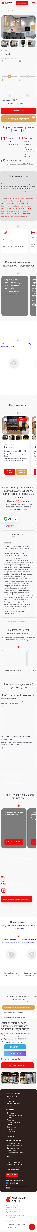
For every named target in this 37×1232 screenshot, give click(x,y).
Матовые (4, 216)
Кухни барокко (6, 203)
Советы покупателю (14, 1162)
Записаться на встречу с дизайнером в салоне (14, 842)
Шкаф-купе (11, 1101)
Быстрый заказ (18, 111)
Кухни (10, 11)
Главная (3, 11)
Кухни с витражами (22, 211)
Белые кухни (11, 1150)
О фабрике (10, 1113)
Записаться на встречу (17, 1065)
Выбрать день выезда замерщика (16, 899)
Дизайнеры (11, 1131)
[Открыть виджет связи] (32, 1227)
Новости (10, 1129)
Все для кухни (12, 1106)
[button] (33, 27)
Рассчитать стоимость (18, 118)
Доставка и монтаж (13, 1122)
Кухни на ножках (18, 208)
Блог (8, 1160)
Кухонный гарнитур (10, 444)
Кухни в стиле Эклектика (23, 206)
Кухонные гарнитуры (14, 1146)
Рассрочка (10, 1120)
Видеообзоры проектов (15, 1164)
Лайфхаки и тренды (14, 1167)
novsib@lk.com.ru (18, 1059)
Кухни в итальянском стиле (19, 203)
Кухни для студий (6, 208)
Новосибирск (18, 999)
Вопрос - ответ (12, 1127)
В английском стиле (12, 201)
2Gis (13, 537)
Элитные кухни (22, 216)
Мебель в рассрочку (14, 1103)
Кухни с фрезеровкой (7, 213)
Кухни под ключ (30, 208)
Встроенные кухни (13, 1143)
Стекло (31, 198)
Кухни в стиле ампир (7, 206)
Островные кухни (13, 1148)
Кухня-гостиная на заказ (22, 213)
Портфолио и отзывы (14, 1115)
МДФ (26, 198)
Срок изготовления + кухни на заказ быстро (17, 1186)
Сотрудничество (12, 1134)
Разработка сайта (16, 1221)
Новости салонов (13, 1169)
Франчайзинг (21, 3)
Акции (9, 1118)
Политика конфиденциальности (15, 1210)
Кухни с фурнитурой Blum (16, 198)
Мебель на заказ (12, 1099)
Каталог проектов (13, 1140)
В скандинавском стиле (15, 1153)
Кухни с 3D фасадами (8, 211)
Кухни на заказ (12, 1096)
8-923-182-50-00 (16, 1042)
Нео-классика (12, 216)
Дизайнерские (24, 201)
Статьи (9, 1125)
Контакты (10, 1136)
